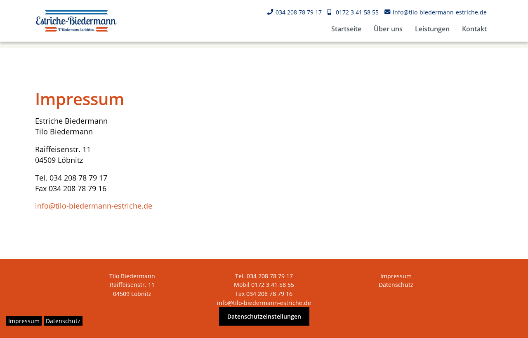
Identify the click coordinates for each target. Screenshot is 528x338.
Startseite (346, 28)
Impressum (396, 276)
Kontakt (474, 28)
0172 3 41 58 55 (357, 12)
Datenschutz (396, 285)
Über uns (388, 28)
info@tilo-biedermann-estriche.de (440, 12)
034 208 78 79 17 (299, 12)
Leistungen (432, 28)
